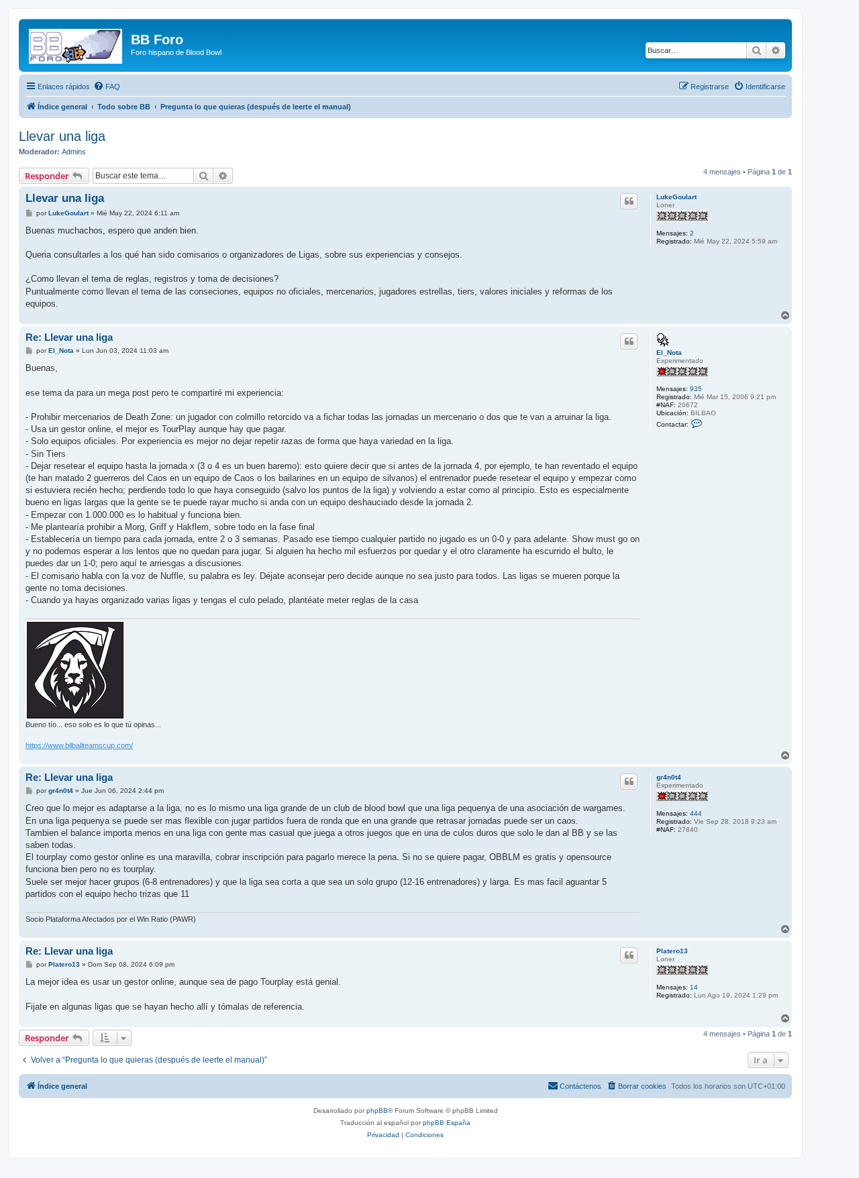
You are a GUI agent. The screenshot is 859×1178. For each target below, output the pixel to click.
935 (696, 388)
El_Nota (669, 352)
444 (696, 813)
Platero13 (672, 951)
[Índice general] (76, 43)
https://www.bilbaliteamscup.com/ (79, 745)
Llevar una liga (62, 136)
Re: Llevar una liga (69, 337)
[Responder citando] (629, 201)
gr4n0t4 (668, 777)
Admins (74, 152)
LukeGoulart (676, 197)
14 (694, 987)
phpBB (377, 1110)
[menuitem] (106, 86)
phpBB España (446, 1122)
